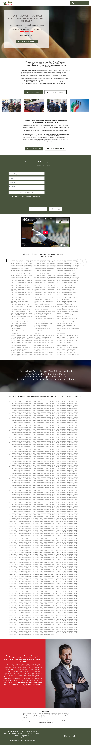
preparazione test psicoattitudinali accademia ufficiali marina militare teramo (52, 592)
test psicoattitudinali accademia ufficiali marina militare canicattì (49, 496)
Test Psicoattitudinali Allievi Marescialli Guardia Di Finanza (25, 342)
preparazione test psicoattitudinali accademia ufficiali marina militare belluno (52, 578)
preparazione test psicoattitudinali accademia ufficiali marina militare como (28, 540)
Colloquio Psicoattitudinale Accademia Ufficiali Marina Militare (26, 282)
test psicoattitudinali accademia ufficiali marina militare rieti (71, 470)
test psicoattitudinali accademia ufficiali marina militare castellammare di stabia (29, 509)
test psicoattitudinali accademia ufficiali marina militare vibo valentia (26, 496)
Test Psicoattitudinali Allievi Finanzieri (66, 339)
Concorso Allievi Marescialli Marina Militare (21, 313)
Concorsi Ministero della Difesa (42, 304)
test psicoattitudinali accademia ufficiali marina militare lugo (48, 455)
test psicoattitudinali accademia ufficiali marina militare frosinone (26, 477)
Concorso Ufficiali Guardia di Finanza (66, 325)
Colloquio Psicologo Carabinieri (42, 299)
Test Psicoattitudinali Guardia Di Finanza (44, 347)
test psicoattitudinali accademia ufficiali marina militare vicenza (25, 448)
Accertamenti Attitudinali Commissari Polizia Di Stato (47, 268)
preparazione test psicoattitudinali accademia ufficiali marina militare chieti (28, 595)
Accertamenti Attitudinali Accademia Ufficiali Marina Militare (49, 262)
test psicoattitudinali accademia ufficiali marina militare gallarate (72, 413)
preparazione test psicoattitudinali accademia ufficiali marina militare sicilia (28, 633)
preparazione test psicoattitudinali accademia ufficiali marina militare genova (29, 535)
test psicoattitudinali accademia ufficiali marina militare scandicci (49, 449)
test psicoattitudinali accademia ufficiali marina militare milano (25, 419)
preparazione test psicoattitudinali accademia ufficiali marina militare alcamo (52, 603)
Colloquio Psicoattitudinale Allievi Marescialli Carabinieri (48, 285)
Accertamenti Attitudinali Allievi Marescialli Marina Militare (71, 267)
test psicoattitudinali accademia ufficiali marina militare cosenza (72, 491)
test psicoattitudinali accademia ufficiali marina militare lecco (71, 425)
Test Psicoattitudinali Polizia (41, 351)
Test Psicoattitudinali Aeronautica (42, 337)
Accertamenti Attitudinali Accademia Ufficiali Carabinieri (48, 260)
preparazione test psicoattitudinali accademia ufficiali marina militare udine (52, 583)
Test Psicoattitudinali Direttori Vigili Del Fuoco (68, 344)
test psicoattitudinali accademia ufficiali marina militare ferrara (25, 449)
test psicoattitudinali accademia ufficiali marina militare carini (25, 485)
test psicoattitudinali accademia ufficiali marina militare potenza (72, 482)
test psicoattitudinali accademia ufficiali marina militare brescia (72, 429)
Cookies (25, 737)
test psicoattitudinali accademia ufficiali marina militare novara (49, 412)
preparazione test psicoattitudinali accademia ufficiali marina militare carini (52, 602)
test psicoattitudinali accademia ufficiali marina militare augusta (49, 504)
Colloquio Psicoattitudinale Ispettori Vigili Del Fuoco (70, 292)
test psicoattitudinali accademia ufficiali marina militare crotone (25, 499)
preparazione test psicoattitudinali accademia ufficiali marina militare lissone (52, 540)
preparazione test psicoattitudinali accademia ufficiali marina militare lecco (28, 544)
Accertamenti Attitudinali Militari (42, 274)
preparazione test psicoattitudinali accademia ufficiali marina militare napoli (52, 597)
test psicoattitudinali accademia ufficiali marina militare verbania (49, 415)
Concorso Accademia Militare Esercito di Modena (46, 308)
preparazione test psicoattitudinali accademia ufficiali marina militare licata (28, 617)
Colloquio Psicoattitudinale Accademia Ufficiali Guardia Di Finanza (73, 280)
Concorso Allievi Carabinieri (41, 309)
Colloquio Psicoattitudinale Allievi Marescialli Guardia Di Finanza (27, 287)
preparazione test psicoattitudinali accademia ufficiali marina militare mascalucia (53, 617)
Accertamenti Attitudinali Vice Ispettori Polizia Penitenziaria (26, 279)
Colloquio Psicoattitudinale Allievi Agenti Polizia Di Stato (70, 282)
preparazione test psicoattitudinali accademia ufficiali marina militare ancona (52, 586)
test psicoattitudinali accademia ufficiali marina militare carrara (49, 431)
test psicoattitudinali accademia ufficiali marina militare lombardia (73, 511)
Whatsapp (56, 209)
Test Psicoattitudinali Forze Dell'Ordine (20, 347)
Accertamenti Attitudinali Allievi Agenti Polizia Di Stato (24, 263)
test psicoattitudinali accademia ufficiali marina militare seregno (49, 422)
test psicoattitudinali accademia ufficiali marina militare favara (48, 494)
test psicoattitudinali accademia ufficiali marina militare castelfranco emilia (28, 441)
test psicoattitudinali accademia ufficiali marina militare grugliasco (73, 402)
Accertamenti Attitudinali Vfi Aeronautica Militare (69, 275)
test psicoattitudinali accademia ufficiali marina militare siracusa (49, 506)
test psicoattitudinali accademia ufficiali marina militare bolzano (49, 451)
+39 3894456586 (81, 3)
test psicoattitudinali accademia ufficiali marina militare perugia (72, 465)
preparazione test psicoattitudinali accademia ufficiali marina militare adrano (28, 615)
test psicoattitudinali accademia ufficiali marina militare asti (71, 407)
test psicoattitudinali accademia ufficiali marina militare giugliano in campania (29, 511)
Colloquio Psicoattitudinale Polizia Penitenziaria (46, 296)
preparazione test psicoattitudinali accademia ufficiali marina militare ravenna (52, 576)
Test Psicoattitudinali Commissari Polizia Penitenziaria (47, 344)
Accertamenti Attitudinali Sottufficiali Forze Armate (46, 275)
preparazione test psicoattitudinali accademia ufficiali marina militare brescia (28, 547)
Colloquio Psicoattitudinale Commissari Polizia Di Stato (25, 289)
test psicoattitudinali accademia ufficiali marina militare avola (71, 506)
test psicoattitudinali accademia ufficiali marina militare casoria (72, 508)
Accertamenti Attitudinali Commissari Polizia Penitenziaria (71, 268)
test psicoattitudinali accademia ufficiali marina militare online (48, 513)
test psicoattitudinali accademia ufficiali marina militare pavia (71, 415)
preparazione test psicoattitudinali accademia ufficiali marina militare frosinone (53, 593)
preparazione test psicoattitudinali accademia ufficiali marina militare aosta (28, 528)
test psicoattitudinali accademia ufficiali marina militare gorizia (72, 467)
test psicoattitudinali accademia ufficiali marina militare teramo (25, 475)
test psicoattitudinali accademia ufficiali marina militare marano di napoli (27, 513)
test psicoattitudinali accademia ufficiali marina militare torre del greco (27, 516)
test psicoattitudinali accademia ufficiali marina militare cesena (72, 461)
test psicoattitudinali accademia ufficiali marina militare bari (24, 484)
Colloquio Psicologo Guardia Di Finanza (66, 301)
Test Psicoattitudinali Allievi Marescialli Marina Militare (47, 342)
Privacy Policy (36, 196)
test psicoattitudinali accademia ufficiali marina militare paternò (49, 499)
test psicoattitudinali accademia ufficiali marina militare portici (25, 514)
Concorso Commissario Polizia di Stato (66, 315)
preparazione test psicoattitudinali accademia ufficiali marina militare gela (28, 621)
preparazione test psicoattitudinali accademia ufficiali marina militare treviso (28, 576)
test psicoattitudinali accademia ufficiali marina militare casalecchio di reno (28, 444)
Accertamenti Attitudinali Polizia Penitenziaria (22, 275)
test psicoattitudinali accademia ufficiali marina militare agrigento (26, 494)
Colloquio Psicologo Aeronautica (19, 299)
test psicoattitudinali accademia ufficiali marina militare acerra (25, 508)
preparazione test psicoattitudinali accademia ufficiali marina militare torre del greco (54, 633)
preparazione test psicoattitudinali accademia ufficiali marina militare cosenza (29, 609)
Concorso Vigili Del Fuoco (17, 330)
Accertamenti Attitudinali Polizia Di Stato (67, 274)
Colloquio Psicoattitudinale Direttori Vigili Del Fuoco (70, 289)
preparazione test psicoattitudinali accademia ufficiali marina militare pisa (28, 556)
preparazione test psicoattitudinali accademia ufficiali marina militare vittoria (52, 621)
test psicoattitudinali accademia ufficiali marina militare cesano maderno (27, 420)
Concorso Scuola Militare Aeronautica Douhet (45, 318)
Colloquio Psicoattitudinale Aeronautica (44, 282)
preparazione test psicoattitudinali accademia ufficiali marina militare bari (51, 600)
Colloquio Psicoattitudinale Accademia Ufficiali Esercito (47, 280)
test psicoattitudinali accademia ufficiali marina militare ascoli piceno (26, 473)
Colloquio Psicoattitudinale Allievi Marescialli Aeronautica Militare (27, 285)
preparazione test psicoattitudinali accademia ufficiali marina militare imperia (29, 537)
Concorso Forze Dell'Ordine (63, 316)
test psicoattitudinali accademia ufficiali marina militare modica (25, 506)
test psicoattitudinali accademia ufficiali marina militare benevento (49, 480)
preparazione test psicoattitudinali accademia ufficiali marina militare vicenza (52, 564)
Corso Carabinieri (61, 330)
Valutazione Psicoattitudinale (18, 356)
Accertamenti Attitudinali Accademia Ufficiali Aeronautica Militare (27, 260)
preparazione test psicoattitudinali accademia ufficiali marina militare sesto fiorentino (31, 566)
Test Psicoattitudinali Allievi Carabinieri (43, 339)
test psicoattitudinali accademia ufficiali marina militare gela (71, 503)
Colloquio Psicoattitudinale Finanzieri (43, 291)
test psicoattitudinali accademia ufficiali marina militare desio (71, 420)
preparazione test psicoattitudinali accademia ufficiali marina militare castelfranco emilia (55, 557)
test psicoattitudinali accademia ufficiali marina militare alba (24, 408)
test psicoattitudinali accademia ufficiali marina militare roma (48, 472)
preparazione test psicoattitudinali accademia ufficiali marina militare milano (52, 535)
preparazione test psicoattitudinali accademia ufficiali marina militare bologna (29, 562)
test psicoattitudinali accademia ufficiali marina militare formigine (49, 436)
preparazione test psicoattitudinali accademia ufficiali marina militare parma (52, 547)
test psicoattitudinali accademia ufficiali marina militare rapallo (25, 425)
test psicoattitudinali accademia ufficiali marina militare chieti (71, 477)
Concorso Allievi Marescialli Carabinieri (20, 311)
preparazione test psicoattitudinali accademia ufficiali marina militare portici (52, 631)
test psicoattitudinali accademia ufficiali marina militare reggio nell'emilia (28, 432)
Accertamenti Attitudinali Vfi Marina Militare (45, 277)
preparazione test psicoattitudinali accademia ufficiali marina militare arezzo (52, 580)
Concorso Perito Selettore (17, 318)
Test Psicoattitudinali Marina (41, 349)
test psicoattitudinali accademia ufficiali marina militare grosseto (49, 461)
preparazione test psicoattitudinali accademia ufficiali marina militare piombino (53, 569)
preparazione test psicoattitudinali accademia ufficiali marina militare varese (52, 533)
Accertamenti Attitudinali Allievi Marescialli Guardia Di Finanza (49, 267)
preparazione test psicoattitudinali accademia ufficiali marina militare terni (28, 586)
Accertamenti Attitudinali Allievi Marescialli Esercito (24, 267)
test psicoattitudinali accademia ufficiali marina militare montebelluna (50, 456)
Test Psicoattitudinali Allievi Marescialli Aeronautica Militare (26, 340)
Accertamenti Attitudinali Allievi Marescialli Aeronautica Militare (50, 265)
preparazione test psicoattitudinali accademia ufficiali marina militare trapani (28, 602)
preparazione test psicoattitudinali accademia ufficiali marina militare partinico (29, 603)
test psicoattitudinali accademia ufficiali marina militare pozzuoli (49, 514)
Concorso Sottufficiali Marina (18, 323)
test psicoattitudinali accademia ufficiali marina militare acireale (49, 501)
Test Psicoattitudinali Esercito (18, 345)
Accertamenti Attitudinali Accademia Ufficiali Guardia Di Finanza (27, 262)
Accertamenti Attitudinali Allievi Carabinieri (67, 263)
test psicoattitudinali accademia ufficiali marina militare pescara (49, 477)
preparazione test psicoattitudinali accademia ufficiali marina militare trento (28, 561)
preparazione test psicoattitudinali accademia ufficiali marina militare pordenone (29, 581)
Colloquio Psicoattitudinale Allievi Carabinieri (45, 284)
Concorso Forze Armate (40, 316)
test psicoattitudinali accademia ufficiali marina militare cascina (49, 441)
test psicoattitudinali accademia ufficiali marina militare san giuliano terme (52, 438)
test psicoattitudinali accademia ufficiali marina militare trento (72, 443)
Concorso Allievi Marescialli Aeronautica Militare (69, 309)
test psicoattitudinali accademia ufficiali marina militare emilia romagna (51, 509)
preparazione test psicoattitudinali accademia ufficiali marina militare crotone (52, 615)
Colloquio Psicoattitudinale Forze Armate (67, 291)
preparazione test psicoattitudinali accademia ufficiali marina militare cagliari (52, 595)
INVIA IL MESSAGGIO (26, 192)
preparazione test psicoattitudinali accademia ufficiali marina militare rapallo (52, 542)
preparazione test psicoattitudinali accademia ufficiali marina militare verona (52, 556)
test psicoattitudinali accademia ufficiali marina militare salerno (49, 482)
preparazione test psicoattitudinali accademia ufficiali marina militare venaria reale (54, 520)
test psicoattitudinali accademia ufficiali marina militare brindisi (25, 492)
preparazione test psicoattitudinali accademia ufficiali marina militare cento (52, 559)
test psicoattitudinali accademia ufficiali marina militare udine (25, 467)
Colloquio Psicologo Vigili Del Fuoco (20, 304)
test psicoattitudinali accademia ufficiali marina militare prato (48, 446)
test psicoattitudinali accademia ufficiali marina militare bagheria (25, 489)
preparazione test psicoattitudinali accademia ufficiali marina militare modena (29, 554)
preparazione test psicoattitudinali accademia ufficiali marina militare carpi (52, 552)
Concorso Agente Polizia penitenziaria (20, 309)
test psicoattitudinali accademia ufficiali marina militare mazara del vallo (51, 489)
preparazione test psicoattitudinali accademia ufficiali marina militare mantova (52, 550)
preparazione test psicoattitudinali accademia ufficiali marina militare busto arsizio (54, 532)
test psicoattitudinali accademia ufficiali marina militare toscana (49, 516)
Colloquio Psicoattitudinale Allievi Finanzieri (67, 284)
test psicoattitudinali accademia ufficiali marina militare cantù (25, 422)
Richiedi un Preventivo (27, 41)
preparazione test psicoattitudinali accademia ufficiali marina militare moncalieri (53, 521)
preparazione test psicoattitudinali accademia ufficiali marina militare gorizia (28, 585)
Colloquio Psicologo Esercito (64, 299)
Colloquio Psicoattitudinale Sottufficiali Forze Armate (70, 296)
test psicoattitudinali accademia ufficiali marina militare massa (71, 431)
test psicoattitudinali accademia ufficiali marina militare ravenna (25, 460)
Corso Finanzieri (38, 332)
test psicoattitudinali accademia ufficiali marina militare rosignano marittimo (52, 443)
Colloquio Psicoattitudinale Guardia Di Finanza (45, 292)
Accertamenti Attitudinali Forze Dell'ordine (21, 272)
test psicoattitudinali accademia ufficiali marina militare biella (48, 408)
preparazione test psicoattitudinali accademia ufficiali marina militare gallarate (29, 532)
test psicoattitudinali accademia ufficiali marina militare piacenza (25, 427)
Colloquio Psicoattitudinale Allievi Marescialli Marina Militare (49, 287)
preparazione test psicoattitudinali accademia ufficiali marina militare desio (28, 538)
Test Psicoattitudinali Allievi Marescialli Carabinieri (46, 340)
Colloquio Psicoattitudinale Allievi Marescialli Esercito (70, 285)
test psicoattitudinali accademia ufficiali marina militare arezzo (25, 463)
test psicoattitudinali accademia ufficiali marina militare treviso (72, 458)
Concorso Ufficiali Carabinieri (18, 325)
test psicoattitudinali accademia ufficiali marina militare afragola (49, 508)
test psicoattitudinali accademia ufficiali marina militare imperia (72, 419)
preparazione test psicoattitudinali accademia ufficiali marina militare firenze (28, 568)
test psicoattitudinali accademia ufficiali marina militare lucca (25, 438)
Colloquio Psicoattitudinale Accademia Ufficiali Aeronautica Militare (73, 279)
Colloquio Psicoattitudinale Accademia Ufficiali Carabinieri (25, 280)
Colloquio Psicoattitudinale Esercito (20, 291)
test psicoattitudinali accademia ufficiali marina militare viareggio (72, 432)
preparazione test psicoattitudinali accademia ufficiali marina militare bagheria (52, 605)
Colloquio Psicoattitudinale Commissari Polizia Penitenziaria (49, 289)
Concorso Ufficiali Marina (17, 327)
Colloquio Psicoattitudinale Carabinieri (66, 287)
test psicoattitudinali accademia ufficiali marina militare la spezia (49, 429)
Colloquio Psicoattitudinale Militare (65, 294)
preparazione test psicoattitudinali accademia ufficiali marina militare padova (28, 571)
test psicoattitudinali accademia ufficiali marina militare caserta (72, 479)
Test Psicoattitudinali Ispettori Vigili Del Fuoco (68, 347)
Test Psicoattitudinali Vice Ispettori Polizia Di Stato (69, 352)
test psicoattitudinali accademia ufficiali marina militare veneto (25, 518)
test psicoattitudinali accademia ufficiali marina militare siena (24, 456)
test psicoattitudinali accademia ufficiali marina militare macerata (49, 470)
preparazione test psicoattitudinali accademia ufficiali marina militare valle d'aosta (30, 634)
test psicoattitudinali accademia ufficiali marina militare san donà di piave (51, 463)
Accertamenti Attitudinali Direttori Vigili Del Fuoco (23, 270)
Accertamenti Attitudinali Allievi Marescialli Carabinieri (70, 265)
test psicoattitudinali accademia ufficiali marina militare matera (49, 484)
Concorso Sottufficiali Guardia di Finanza (67, 321)
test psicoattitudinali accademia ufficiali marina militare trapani (72, 484)
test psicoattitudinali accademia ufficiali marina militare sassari (25, 468)
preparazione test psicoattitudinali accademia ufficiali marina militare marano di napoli (55, 629)
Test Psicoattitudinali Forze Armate (65, 345)
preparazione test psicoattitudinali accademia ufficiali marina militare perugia (29, 583)
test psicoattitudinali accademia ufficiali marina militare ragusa (72, 504)
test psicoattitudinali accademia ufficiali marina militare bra (48, 407)
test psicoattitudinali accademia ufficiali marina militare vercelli (25, 410)
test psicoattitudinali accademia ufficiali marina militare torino (48, 403)
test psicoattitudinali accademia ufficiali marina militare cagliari (25, 479)
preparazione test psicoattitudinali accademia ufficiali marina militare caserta (29, 597)
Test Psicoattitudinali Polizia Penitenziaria (21, 352)
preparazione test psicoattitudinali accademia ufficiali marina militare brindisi (52, 609)
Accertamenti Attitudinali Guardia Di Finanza (45, 272)
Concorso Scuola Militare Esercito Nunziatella (68, 318)
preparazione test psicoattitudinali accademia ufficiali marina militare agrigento (53, 610)
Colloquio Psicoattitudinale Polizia (19, 296)
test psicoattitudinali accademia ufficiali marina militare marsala (49, 485)
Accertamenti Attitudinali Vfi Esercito (20, 277)
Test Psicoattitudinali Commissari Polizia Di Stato (23, 344)
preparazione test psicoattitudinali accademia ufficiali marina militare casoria (28, 626)
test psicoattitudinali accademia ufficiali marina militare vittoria (25, 504)
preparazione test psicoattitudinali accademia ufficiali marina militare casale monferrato (31, 526)
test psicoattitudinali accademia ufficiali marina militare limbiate (49, 419)
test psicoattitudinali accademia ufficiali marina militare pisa (71, 438)
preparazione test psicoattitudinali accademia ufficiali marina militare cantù (52, 538)
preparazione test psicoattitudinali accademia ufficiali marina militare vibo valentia (54, 612)
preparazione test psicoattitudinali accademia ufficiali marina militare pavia (28, 533)
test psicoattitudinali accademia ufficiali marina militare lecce (25, 497)
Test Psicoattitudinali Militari (18, 351)
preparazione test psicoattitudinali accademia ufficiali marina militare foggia (52, 598)
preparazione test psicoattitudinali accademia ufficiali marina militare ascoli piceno (54, 590)
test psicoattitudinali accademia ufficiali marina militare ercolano (72, 509)
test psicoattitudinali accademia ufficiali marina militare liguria (48, 511)
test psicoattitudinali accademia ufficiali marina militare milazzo (49, 492)
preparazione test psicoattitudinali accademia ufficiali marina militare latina (28, 593)
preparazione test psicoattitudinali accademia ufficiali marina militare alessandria (53, 528)
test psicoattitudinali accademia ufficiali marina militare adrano (72, 497)
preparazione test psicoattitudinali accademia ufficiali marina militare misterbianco (30, 619)
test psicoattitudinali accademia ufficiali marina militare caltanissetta (73, 494)
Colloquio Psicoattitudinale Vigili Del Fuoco (67, 297)
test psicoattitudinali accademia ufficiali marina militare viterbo (49, 467)
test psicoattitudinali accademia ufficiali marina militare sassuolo (72, 434)
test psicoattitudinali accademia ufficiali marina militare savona (25, 413)
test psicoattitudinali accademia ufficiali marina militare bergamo (72, 427)
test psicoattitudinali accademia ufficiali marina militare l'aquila (72, 473)
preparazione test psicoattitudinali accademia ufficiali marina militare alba (51, 525)
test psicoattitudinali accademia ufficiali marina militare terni (71, 468)
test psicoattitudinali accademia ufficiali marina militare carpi (24, 436)
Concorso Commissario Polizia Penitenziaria (22, 316)
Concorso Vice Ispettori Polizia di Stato (43, 328)
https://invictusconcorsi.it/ (23, 735)
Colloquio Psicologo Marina (18, 303)
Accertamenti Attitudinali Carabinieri (20, 268)
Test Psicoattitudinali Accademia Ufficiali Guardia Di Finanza (71, 335)
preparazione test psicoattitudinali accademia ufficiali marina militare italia (51, 588)
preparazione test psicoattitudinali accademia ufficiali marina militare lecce (52, 614)
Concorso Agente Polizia (63, 308)
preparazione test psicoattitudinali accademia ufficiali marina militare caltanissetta (30, 612)
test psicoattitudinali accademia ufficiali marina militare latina (71, 475)
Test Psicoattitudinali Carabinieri (65, 342)
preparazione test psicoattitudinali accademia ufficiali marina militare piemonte (29, 631)
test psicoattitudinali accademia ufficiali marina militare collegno (49, 402)
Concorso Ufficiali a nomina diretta (43, 323)
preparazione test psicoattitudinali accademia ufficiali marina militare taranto (52, 607)
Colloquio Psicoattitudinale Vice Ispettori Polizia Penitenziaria (49, 297)
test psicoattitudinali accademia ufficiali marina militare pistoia (72, 441)
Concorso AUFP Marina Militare (41, 315)
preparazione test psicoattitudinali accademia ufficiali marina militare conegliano (29, 578)
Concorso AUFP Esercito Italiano (19, 315)
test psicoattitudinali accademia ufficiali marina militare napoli (25, 480)
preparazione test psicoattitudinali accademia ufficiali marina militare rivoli (52, 518)
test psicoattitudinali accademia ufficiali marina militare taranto (25, 491)
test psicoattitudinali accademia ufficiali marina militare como (71, 422)
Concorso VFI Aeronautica (40, 327)
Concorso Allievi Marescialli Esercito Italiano (45, 311)
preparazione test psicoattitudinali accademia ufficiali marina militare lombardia (29, 629)
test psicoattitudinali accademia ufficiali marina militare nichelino (72, 403)
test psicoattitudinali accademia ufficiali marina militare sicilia (71, 514)
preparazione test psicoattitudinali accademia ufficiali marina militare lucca (52, 554)
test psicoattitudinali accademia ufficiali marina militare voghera (49, 413)
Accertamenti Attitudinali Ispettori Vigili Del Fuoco (69, 272)
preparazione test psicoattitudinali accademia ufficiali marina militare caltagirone (53, 619)
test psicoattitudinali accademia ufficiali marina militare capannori (49, 439)
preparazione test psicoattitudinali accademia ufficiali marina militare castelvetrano (30, 607)
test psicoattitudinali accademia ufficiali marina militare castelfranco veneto (28, 455)
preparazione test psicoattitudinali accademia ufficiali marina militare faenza (28, 573)
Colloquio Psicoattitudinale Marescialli (20, 294)
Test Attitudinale (61, 333)
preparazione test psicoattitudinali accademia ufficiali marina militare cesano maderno (55, 537)
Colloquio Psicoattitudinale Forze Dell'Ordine (22, 292)
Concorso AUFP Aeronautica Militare (43, 313)
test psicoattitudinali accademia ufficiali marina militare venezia (49, 460)
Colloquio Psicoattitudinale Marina (42, 294)
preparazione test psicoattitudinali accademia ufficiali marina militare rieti (28, 588)
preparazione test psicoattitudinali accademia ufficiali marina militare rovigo (52, 568)
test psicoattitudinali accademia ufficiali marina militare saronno (49, 417)
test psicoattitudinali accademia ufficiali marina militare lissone (25, 424)
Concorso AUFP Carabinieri (63, 313)
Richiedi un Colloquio (57, 148)
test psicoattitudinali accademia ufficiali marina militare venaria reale (27, 403)
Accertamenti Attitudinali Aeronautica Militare (68, 262)
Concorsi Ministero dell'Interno (64, 304)
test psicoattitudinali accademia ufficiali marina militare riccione (49, 465)
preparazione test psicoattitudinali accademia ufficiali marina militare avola (28, 624)
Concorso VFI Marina (16, 328)
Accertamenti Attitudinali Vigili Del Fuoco (44, 279)
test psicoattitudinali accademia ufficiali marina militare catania (49, 503)
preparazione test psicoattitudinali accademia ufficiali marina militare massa (28, 549)
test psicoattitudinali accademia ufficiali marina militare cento (25, 443)
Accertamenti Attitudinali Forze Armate (66, 270)
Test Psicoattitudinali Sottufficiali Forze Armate (45, 352)
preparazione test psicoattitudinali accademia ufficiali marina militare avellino (29, 598)
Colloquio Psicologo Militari (40, 303)
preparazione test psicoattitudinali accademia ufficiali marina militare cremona (53, 545)
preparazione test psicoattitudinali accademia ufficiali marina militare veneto (52, 634)
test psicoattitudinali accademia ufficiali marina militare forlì (24, 458)
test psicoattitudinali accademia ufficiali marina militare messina (72, 496)
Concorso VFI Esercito (62, 327)
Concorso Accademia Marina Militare (20, 308)
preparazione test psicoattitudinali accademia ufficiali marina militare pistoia (28, 559)
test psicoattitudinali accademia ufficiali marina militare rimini (25, 465)
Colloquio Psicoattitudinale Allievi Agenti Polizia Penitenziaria (26, 284)
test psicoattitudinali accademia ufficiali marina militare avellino (72, 480)
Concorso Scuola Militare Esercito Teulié (21, 320)
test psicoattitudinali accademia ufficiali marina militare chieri (71, 405)
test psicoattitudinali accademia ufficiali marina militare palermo (49, 487)
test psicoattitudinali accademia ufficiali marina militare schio (48, 444)
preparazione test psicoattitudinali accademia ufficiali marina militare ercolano (29, 627)
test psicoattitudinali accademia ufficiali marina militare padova (72, 453)
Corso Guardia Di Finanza (63, 332)
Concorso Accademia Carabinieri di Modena (45, 306)
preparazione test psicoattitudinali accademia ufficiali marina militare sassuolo (29, 552)
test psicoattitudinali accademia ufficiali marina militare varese (25, 417)
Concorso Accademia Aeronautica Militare (21, 306)
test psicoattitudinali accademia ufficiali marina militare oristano (49, 475)
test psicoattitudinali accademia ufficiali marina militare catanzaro (49, 497)
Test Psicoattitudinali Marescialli (19, 349)
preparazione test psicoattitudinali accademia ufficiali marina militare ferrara (52, 566)
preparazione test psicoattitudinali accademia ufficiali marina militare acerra (52, 624)
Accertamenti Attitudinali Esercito (42, 270)
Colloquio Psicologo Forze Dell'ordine (43, 301)
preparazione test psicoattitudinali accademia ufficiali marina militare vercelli (52, 526)
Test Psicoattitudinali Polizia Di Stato (66, 351)
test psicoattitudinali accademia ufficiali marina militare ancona (25, 470)
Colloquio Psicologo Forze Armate (19, 301)
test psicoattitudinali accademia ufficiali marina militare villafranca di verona (52, 434)
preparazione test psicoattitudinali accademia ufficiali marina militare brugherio (29, 542)
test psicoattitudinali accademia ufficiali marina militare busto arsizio (26, 415)
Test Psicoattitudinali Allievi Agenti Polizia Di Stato (69, 337)
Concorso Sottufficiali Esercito (41, 321)
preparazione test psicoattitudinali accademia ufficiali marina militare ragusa (28, 622)
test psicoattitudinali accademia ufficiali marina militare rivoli (24, 402)
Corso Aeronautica (38, 330)
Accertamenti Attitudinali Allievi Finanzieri (21, 265)
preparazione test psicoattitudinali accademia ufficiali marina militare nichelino (29, 521)
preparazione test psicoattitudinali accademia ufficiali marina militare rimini (52, 581)
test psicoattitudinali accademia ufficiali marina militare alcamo (25, 487)
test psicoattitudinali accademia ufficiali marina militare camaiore (49, 432)
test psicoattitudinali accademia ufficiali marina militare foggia (25, 482)
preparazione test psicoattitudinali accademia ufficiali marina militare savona (52, 530)
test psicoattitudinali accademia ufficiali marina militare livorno (72, 439)
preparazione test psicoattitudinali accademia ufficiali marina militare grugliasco (29, 520)
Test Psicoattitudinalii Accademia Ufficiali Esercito (69, 354)
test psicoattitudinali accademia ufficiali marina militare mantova (25, 434)
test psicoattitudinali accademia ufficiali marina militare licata (71, 499)
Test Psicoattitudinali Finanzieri (41, 345)
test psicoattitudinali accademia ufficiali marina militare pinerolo (25, 407)
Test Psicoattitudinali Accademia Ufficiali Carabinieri (47, 335)
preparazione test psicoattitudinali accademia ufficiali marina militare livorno (28, 557)
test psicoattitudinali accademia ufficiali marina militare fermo (72, 472)
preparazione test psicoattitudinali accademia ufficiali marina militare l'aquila (28, 592)
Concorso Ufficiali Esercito (40, 325)
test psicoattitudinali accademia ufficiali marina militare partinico (72, 485)
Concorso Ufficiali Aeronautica (64, 323)
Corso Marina (14, 333)
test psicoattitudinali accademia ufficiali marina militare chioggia (49, 458)
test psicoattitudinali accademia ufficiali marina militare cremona (25, 429)
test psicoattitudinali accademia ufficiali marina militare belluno (25, 461)
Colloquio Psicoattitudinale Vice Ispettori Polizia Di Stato (25, 297)
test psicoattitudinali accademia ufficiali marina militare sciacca (49, 491)
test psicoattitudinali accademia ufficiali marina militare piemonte (72, 513)
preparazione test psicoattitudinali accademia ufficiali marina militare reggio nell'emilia (55, 549)
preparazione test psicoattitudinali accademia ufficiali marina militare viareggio (29, 550)
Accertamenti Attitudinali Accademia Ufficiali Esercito (70, 260)
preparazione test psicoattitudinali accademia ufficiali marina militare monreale (29, 605)
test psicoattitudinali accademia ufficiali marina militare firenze (72, 449)
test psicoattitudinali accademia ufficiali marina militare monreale (72, 487)
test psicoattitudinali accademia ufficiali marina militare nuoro (48, 473)
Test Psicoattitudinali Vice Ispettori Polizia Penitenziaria (25, 354)
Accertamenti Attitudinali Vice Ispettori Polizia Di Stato (70, 277)
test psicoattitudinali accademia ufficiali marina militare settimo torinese (51, 405)
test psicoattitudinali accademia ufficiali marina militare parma (25, 431)
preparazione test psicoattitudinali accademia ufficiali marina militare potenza (29, 600)
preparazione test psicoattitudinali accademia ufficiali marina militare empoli (52, 562)
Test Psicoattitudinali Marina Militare (66, 349)
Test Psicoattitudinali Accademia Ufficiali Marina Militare (25, 337)
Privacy (20, 737)
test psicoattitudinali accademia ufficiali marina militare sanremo (49, 420)
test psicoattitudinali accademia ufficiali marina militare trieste (48, 468)
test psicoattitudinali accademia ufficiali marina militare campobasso (50, 479)
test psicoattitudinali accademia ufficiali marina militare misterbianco (73, 501)
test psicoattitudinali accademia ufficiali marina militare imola (48, 453)
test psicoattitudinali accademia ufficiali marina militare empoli (25, 446)
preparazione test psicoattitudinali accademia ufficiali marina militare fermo (28, 590)
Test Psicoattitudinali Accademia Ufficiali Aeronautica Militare (26, 335)
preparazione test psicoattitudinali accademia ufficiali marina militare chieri (28, 523)
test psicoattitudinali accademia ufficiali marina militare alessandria (26, 412)
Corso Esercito (14, 332)
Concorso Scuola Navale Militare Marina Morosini (46, 320)
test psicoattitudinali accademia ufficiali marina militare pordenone (73, 463)
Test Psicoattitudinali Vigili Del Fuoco (43, 354)
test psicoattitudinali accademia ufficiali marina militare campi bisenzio (51, 448)
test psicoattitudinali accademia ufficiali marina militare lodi (48, 425)
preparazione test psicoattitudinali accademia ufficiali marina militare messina (29, 614)
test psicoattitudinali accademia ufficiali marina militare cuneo (48, 410)
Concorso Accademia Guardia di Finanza (67, 306)
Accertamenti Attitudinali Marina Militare (21, 274)
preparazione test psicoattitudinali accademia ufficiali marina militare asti (28, 525)
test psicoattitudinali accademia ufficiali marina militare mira (71, 456)
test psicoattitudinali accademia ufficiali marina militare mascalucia (26, 501)
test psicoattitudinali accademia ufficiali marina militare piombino (26, 453)
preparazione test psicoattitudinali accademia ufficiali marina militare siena (52, 573)
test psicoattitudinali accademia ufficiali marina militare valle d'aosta (73, 516)
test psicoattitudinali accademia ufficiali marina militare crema (48, 427)
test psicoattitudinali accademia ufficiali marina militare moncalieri (26, 405)
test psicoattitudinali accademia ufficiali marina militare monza (48, 424)
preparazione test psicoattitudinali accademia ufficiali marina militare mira (28, 574)
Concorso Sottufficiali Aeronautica (65, 320)
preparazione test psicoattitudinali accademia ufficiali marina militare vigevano (29, 530)
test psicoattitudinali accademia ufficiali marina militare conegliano (73, 460)
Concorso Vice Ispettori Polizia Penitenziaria (68, 328)
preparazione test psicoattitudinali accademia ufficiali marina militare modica (52, 622)
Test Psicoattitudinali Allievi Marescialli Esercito (68, 340)
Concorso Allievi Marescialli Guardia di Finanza (68, 311)
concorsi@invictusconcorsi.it (16, 733)
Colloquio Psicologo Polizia (63, 303)
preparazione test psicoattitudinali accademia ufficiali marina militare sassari (52, 585)
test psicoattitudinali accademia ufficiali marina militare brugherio (72, 424)
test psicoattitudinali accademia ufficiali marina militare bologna (72, 444)
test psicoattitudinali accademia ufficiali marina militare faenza (72, 455)
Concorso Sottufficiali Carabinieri (19, 321)
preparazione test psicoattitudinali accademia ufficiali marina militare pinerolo (52, 523)
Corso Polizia (37, 333)
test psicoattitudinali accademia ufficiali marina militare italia (24, 472)
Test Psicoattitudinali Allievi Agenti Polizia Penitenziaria (24, 339)
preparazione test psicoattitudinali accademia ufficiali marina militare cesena (28, 580)
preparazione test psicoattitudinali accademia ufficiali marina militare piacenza (52, 544)
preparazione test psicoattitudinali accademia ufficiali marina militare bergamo (29, 545)
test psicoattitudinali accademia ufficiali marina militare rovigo (25, 451)
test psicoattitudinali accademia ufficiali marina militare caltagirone (26, 503)
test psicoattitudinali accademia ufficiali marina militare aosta (71, 410)
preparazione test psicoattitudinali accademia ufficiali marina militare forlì (51, 574)
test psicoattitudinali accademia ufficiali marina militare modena (72, 436)
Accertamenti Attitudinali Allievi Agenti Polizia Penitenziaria (48, 263)
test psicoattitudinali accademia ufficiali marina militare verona (25, 439)
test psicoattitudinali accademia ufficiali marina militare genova (72, 417)
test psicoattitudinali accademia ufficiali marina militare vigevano (72, 412)
